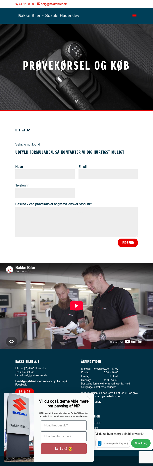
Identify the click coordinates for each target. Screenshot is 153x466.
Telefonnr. (22, 185)
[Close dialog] (88, 397)
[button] (123, 439)
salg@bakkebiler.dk (35, 375)
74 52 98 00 (26, 4)
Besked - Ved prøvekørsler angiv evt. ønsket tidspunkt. (53, 204)
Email (82, 166)
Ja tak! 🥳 (64, 448)
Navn (19, 166)
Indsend (128, 242)
